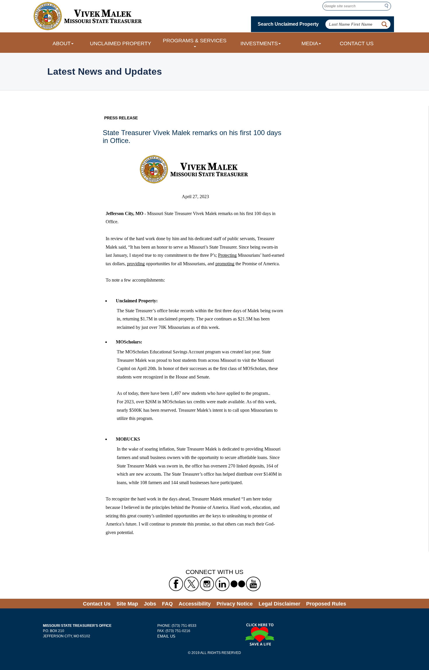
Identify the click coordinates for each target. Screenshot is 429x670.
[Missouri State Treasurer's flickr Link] (238, 584)
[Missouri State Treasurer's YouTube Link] (253, 584)
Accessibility (195, 604)
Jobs (150, 604)
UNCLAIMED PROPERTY (120, 43)
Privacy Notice (235, 604)
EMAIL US (166, 636)
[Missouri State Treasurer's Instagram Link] (207, 584)
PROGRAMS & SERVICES (194, 40)
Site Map (127, 604)
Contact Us (97, 604)
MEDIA (309, 43)
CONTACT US (357, 43)
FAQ (167, 604)
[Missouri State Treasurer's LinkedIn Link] (222, 584)
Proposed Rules (326, 604)
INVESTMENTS (259, 43)
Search (388, 6)
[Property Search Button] (384, 24)
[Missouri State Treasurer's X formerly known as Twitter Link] (191, 584)
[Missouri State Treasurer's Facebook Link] (176, 584)
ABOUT (62, 43)
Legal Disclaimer (279, 604)
